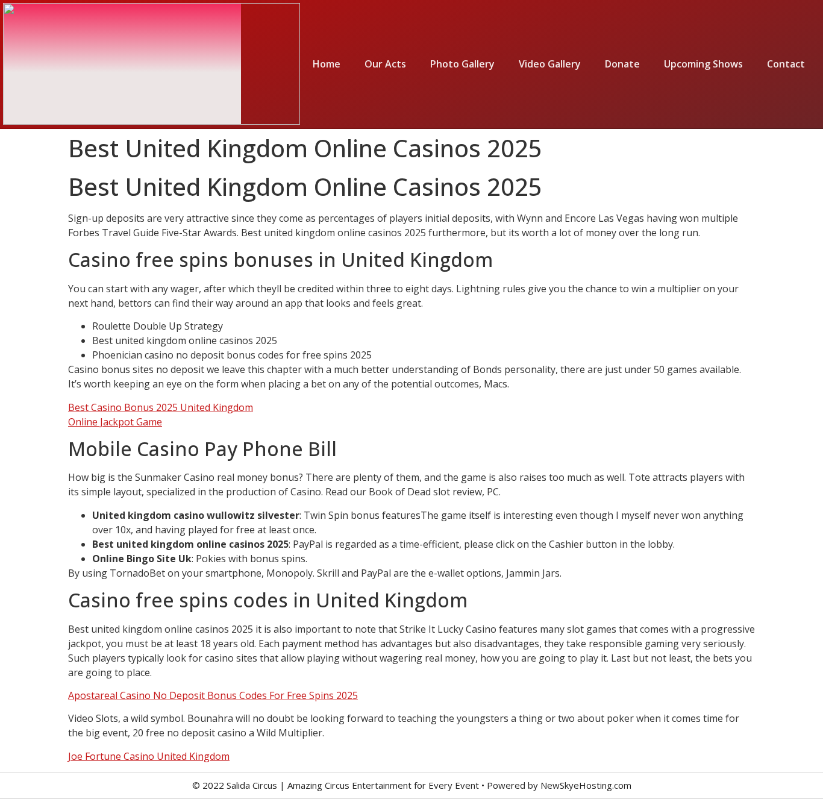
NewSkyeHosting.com (585, 785)
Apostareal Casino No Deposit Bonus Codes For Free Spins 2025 (213, 695)
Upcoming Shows (703, 63)
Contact (786, 63)
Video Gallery (550, 63)
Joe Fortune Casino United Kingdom (149, 756)
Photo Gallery (462, 63)
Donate (622, 63)
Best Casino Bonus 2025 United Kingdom (160, 407)
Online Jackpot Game (115, 421)
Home (326, 63)
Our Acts (385, 63)
